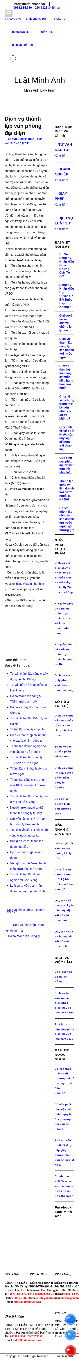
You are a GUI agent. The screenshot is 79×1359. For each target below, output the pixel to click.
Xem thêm (61, 155)
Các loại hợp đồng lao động (63, 976)
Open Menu (8, 13)
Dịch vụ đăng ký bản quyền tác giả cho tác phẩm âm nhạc (64, 725)
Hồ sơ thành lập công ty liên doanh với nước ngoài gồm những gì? (66, 519)
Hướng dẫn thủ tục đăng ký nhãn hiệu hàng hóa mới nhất (66, 376)
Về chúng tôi (37, 18)
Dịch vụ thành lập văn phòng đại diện (25, 911)
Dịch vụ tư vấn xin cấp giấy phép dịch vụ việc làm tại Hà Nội (64, 1003)
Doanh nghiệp (21, 32)
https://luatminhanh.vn (30, 583)
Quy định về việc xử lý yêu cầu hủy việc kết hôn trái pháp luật (66, 438)
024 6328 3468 (45, 7)
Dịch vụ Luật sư (22, 45)
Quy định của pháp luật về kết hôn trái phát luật (66, 465)
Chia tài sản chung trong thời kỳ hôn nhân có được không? (66, 407)
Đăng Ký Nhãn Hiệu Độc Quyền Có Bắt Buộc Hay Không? (66, 296)
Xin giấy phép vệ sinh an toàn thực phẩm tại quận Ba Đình (64, 654)
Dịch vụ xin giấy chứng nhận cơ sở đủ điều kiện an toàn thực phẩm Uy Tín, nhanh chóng (64, 577)
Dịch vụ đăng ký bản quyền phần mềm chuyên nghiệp (64, 777)
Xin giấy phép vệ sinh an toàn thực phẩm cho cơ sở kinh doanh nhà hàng (64, 618)
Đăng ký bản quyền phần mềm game (63, 751)
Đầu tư (61, 18)
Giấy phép (47, 32)
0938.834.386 (22, 7)
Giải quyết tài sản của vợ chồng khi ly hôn (66, 323)
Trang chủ (14, 18)
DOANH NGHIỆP (17, 139)
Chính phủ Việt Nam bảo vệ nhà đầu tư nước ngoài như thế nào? (64, 1186)
